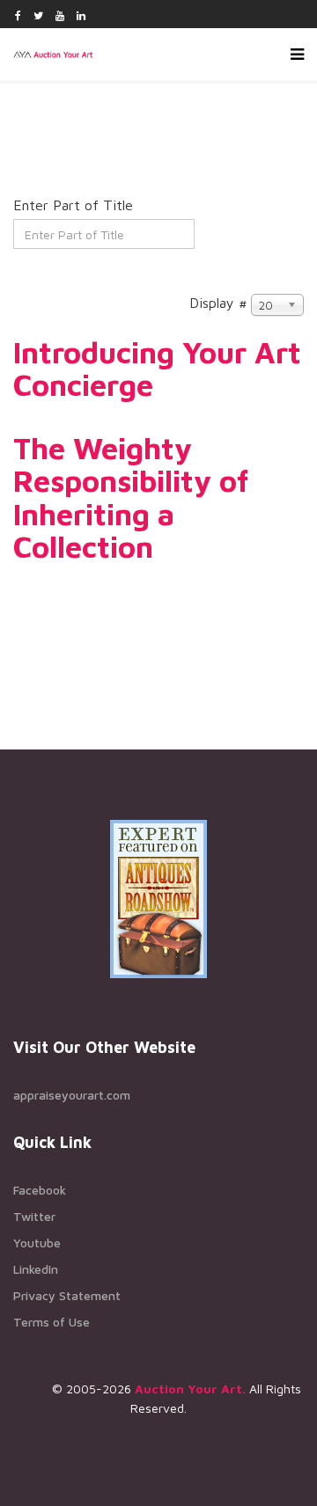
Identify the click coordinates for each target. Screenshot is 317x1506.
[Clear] (53, 271)
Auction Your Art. (190, 1388)
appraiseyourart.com (71, 1094)
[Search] (27, 271)
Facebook (39, 1189)
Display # (218, 303)
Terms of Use (51, 1321)
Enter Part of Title (75, 205)
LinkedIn (35, 1268)
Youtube (37, 1242)
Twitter (34, 1216)
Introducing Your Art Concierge (157, 368)
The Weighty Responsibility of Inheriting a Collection (130, 497)
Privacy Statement (67, 1295)
